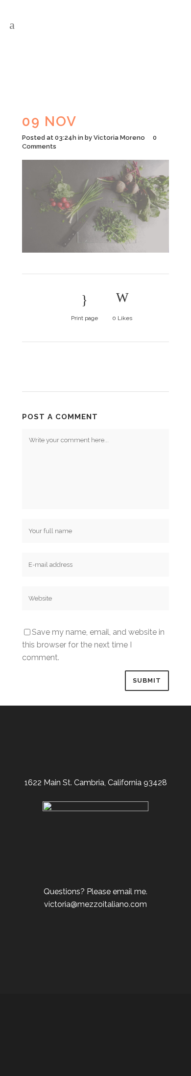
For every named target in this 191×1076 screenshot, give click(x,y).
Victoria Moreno (119, 137)
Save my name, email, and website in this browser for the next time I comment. (93, 644)
